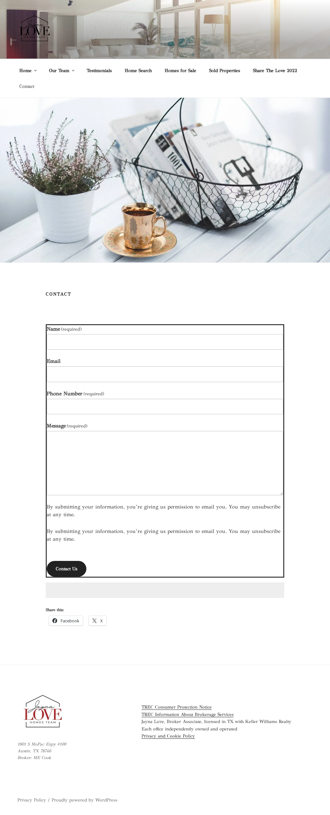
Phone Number (75, 393)
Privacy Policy (31, 800)
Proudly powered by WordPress (84, 800)
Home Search (138, 70)
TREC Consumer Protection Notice (176, 707)
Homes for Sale (180, 70)
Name (64, 329)
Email (54, 361)
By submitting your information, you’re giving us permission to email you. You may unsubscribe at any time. (163, 510)
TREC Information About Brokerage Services (187, 714)
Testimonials (99, 70)
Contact (26, 86)
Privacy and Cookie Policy (168, 736)
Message (67, 426)
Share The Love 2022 (275, 70)
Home (25, 70)
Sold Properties (224, 70)
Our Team (59, 70)
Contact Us (66, 569)
